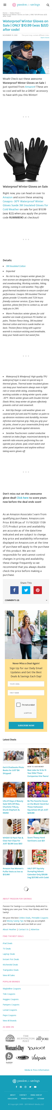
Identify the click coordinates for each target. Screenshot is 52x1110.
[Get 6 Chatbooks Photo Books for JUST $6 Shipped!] (14, 756)
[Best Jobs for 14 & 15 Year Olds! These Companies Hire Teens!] (38, 756)
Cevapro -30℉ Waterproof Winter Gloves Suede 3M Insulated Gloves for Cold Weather (25, 205)
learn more (45, 37)
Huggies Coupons (11, 999)
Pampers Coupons (11, 1004)
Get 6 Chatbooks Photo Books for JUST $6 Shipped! (13, 770)
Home (5, 13)
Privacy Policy (27, 1099)
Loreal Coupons (10, 1010)
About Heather (9, 929)
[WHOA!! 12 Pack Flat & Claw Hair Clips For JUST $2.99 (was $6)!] (14, 826)
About (13, 1095)
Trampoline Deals (11, 970)
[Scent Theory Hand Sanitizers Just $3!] (38, 826)
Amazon (30, 86)
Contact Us (23, 929)
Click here (22, 497)
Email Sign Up (36, 1095)
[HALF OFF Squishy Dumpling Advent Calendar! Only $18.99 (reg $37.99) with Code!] (38, 857)
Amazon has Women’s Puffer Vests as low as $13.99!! (13, 871)
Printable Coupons (40, 917)
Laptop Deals (9, 954)
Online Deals (14, 13)
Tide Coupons (9, 994)
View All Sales (9, 975)
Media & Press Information (37, 1070)
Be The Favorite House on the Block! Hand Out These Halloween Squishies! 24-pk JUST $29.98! (38, 807)
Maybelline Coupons (12, 988)
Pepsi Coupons (9, 1015)
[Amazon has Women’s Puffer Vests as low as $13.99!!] (14, 857)
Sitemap (40, 1099)
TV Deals (7, 948)
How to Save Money (35, 766)
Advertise (35, 929)
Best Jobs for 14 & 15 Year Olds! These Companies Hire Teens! (38, 773)
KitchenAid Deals (10, 964)
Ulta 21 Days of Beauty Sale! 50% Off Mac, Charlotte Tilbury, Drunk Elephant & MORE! (13, 807)
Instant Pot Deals (11, 959)
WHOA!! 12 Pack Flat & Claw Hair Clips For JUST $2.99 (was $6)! (13, 840)
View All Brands (10, 1020)
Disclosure (12, 1099)
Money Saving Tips (15, 921)
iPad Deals (7, 943)
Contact (23, 1095)
